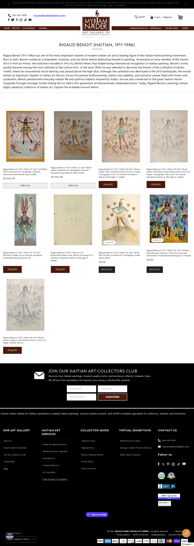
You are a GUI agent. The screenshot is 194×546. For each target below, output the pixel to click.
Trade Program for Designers (54, 479)
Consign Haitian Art (50, 465)
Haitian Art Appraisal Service (54, 444)
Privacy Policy (87, 462)
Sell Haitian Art (48, 458)
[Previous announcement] (8, 4)
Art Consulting (48, 472)
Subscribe (112, 397)
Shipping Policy (87, 448)
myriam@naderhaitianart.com (49, 15)
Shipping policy (158, 535)
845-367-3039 (19, 15)
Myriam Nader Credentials (15, 448)
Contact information (178, 535)
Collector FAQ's (88, 441)
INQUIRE (108, 184)
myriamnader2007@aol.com (175, 447)
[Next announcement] (185, 4)
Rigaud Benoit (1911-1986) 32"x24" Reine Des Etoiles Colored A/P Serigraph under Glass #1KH (119, 255)
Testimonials (9, 462)
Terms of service (140, 535)
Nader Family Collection (130, 455)
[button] (139, 17)
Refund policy (181, 531)
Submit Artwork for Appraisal (54, 451)
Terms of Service (88, 469)
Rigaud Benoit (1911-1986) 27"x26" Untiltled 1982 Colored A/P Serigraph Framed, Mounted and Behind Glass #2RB (25, 172)
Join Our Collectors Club (14, 455)
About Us (8, 441)
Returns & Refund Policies (92, 455)
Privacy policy (123, 535)
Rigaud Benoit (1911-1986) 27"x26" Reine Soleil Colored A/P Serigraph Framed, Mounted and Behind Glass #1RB (71, 170)
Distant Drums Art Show (130, 441)
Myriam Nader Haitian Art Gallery (132, 531)
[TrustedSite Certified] (164, 503)
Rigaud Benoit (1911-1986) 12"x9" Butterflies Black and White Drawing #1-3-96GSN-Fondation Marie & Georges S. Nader (72, 257)
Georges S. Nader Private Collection (136, 448)
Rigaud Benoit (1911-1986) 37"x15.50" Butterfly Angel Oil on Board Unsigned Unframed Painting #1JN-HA (22, 255)
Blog (6, 469)
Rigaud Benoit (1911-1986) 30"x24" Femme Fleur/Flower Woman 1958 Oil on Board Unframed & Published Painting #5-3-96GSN (169, 253)
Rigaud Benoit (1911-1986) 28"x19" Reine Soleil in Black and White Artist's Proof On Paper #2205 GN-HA (24, 340)
